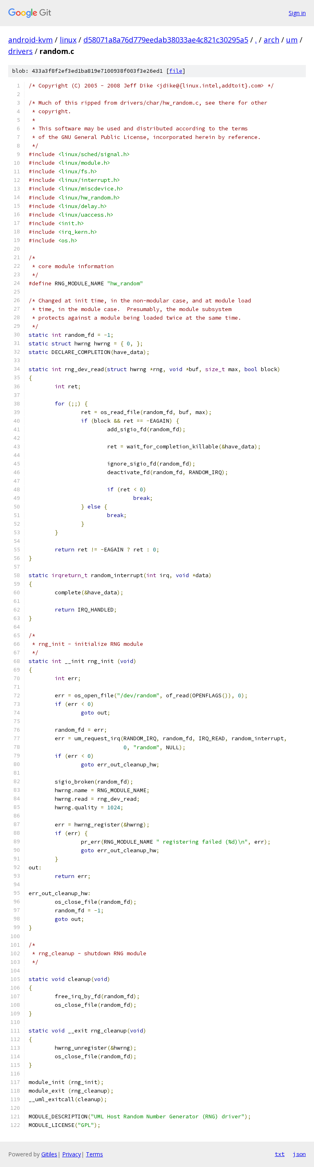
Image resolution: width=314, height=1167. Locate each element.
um (292, 40)
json (299, 1154)
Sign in (297, 13)
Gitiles (49, 1154)
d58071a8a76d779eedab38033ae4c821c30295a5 (165, 40)
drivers (20, 51)
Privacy (71, 1154)
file (175, 70)
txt (280, 1154)
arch (271, 40)
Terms (94, 1154)
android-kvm (30, 40)
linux (68, 40)
